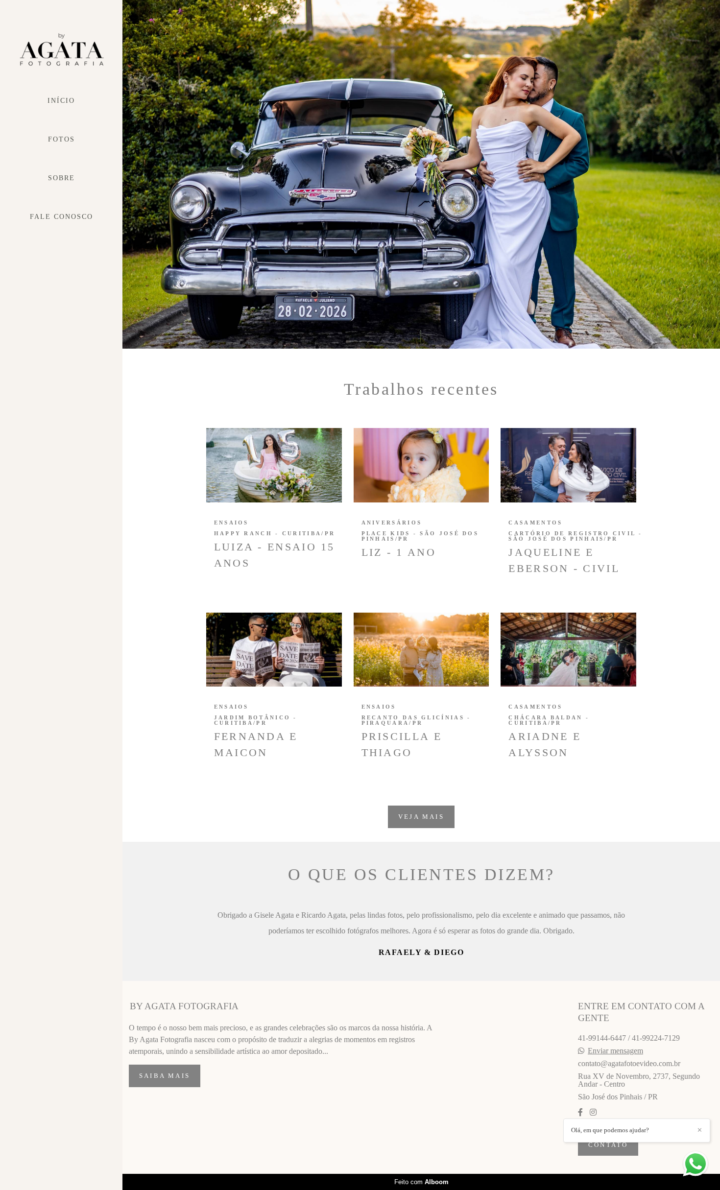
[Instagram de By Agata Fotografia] (593, 1159)
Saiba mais (164, 1122)
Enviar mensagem (615, 1097)
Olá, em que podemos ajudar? (610, 1130)
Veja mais (421, 816)
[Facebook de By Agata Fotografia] (580, 1159)
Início (61, 100)
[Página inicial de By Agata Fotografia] (61, 50)
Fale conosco (61, 216)
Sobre (61, 178)
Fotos (61, 139)
